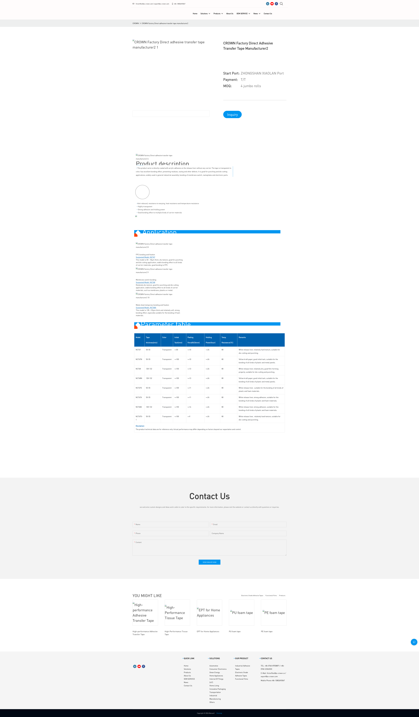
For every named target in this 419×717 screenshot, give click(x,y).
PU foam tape (235, 631)
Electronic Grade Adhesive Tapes (252, 595)
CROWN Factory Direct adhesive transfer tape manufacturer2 (165, 23)
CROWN (136, 23)
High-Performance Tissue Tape (176, 633)
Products (282, 595)
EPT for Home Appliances (208, 631)
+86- (175, 4)
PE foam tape (267, 631)
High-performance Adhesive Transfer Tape (145, 633)
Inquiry (232, 114)
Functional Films (271, 595)
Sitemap (219, 713)
